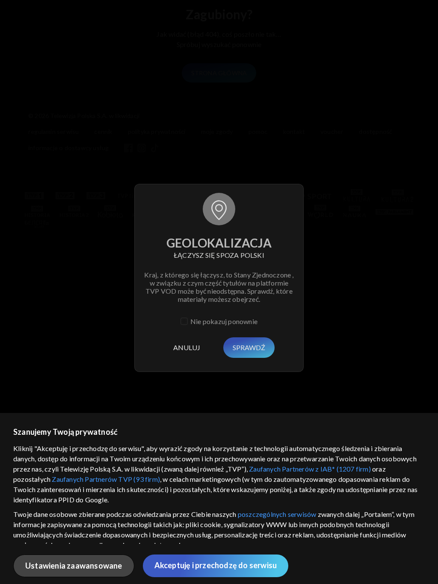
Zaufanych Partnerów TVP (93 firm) (106, 479)
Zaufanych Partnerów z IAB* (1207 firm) (310, 469)
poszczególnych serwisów (277, 514)
